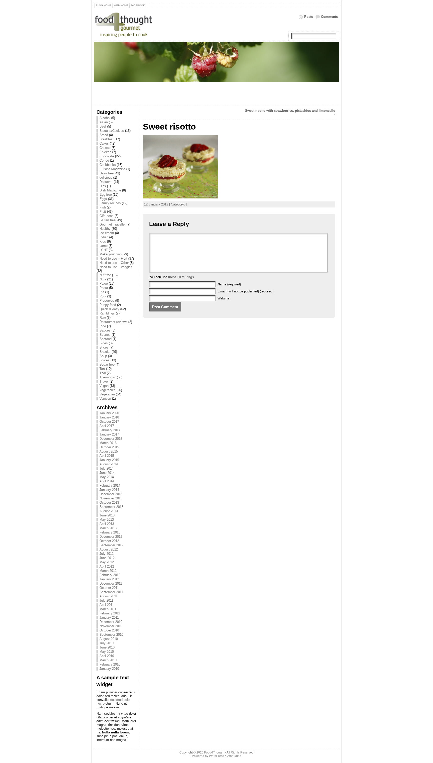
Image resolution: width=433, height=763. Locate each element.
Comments (329, 17)
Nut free (105, 275)
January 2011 (109, 617)
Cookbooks (107, 165)
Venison (105, 398)
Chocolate (106, 156)
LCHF (103, 250)
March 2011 (107, 609)
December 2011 (110, 583)
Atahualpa (234, 756)
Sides (103, 343)
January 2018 (109, 417)
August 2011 (108, 596)
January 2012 (109, 579)
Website (223, 298)
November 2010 (110, 626)
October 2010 (109, 630)
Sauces (105, 330)
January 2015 (109, 460)
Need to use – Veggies (115, 267)
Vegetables (107, 390)
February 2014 (109, 485)
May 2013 (106, 519)
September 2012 (111, 545)
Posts (308, 17)
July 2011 (106, 600)
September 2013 (111, 507)
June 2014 (107, 473)
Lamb (103, 246)
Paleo (103, 283)
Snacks (105, 352)
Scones (105, 335)
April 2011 (106, 605)
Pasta (103, 288)
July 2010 (106, 643)
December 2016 (110, 439)
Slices (104, 347)
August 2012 (108, 549)
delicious (105, 177)
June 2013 (107, 515)
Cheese (105, 148)
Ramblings (107, 313)
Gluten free (107, 220)
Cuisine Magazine (112, 169)
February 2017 (109, 430)
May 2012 (106, 562)
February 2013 (109, 532)
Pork (102, 296)
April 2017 (106, 426)
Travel (104, 381)
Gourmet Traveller (112, 224)
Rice (102, 326)
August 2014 (108, 464)
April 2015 (106, 456)
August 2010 (108, 639)
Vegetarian (107, 394)
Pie (101, 292)
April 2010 (106, 656)
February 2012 (109, 575)
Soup (103, 356)
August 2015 (108, 451)
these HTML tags (181, 277)
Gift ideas (106, 216)
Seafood (105, 339)
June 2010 (107, 647)
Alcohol (104, 118)
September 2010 (111, 634)
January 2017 (109, 434)
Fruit (102, 211)
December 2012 (110, 536)
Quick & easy (109, 309)
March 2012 (108, 571)
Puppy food (107, 305)
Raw (102, 317)
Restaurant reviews (113, 322)
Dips (102, 186)
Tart (102, 369)
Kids (102, 241)
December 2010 (110, 622)
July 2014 (106, 468)
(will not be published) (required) (245, 291)
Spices (104, 360)
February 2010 (109, 664)
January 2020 (109, 413)
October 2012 (109, 541)
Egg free (105, 194)
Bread (103, 135)
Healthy (105, 229)
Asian (103, 122)
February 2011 (109, 613)
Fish (102, 207)
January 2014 (109, 490)
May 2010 (106, 651)
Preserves (106, 300)
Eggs (103, 199)
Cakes (104, 143)
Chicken (105, 152)
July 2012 (106, 554)
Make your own (110, 254)
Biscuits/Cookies (111, 131)
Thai (102, 373)
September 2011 (111, 592)
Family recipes (110, 203)
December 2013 (110, 494)
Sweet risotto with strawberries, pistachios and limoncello (290, 111)
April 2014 (106, 481)
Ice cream (106, 233)
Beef (102, 126)
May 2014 (106, 477)
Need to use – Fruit (113, 258)
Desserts (106, 182)
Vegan (104, 386)
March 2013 (108, 528)
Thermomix (107, 377)
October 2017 (109, 421)
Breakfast (106, 139)
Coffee (104, 160)
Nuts (102, 279)
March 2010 (108, 660)
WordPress (216, 756)
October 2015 (109, 447)
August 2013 (108, 511)
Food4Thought (214, 752)
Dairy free (106, 173)
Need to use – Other (114, 263)
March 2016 (108, 443)
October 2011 (109, 588)
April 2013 (106, 524)
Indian (103, 237)
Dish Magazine (110, 190)
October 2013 (109, 502)
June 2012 (107, 558)
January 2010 (109, 669)
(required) (229, 284)
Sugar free (107, 364)
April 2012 (106, 566)
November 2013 (110, 498)
